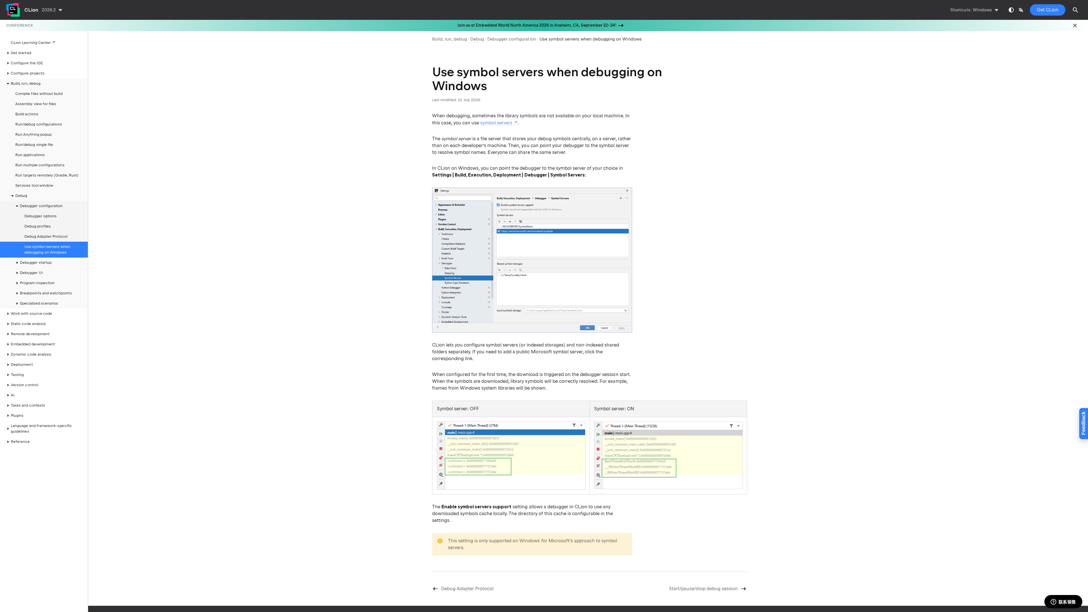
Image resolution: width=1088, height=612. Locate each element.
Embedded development (33, 344)
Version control (24, 385)
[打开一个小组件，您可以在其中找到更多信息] (1063, 602)
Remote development (30, 334)
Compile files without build (39, 94)
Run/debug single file (34, 145)
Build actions (26, 114)
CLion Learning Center (31, 43)
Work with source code (31, 313)
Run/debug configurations (38, 124)
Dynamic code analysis (31, 354)
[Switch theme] (1011, 10)
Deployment (22, 364)
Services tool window (34, 185)
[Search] (1075, 10)
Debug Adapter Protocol (45, 236)
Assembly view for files (35, 104)
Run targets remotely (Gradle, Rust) (46, 175)
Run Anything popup (33, 134)
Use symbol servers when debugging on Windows (47, 249)
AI (12, 395)
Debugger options (40, 216)
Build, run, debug (449, 39)
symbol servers (496, 123)
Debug (21, 196)
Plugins (17, 415)
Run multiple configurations (40, 165)
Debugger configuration (511, 39)
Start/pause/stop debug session (703, 588)
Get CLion (1048, 9)
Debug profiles (37, 226)
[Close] (1075, 25)
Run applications (30, 155)
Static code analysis (28, 324)
